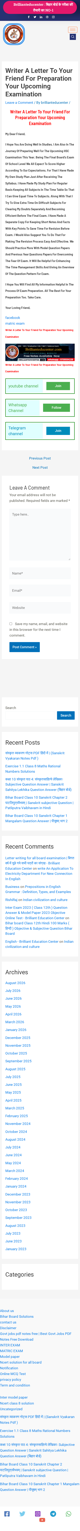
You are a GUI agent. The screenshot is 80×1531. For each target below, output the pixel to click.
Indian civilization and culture (45, 900)
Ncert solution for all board (21, 1362)
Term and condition (15, 1385)
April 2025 (13, 1100)
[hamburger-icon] (72, 30)
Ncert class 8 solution (17, 1403)
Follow (56, 408)
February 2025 (16, 1116)
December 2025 (17, 1038)
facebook (12, 318)
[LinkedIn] (41, 17)
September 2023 (18, 1218)
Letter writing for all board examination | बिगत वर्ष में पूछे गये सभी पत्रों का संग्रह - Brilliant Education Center (39, 863)
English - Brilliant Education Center (31, 941)
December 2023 (17, 1194)
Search (10, 708)
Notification (9, 1368)
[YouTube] (42, 1520)
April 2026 (13, 1014)
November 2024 (18, 1124)
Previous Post (40, 458)
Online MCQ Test (13, 1374)
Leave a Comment (19, 102)
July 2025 (13, 1077)
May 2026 (13, 1006)
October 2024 (16, 1132)
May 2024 (13, 1163)
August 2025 (15, 1069)
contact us (8, 1322)
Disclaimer (8, 1328)
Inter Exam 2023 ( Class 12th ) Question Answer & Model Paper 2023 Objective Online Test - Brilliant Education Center (36, 913)
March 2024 (14, 1171)
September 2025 (18, 1061)
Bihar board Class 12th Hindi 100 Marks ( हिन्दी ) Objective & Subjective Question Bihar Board (38, 928)
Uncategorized (11, 1409)
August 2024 (15, 1139)
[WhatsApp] (68, 1514)
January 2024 (15, 1186)
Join (58, 386)
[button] (73, 37)
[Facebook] (29, 17)
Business (12, 887)
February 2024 (16, 1178)
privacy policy (10, 1379)
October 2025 (16, 1053)
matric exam (15, 323)
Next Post (40, 467)
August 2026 (15, 983)
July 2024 (13, 1147)
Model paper (10, 1357)
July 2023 (13, 1233)
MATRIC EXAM (11, 1351)
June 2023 (13, 1241)
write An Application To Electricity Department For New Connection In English (39, 873)
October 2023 (16, 1210)
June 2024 (13, 1155)
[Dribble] (47, 17)
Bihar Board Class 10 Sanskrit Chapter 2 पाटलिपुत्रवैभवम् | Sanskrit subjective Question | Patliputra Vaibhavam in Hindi (39, 802)
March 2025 (14, 1108)
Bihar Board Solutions (17, 1316)
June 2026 (13, 998)
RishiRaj (11, 900)
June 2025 (13, 1085)
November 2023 (18, 1202)
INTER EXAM (10, 1345)
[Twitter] (35, 17)
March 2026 (14, 1022)
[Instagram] (53, 17)
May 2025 (13, 1092)
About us (7, 1311)
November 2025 (18, 1045)
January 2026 (15, 1030)
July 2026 (13, 991)
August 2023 (15, 1226)
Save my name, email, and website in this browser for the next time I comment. (38, 629)
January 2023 (15, 1249)
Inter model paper (14, 1397)
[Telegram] (53, 1514)
